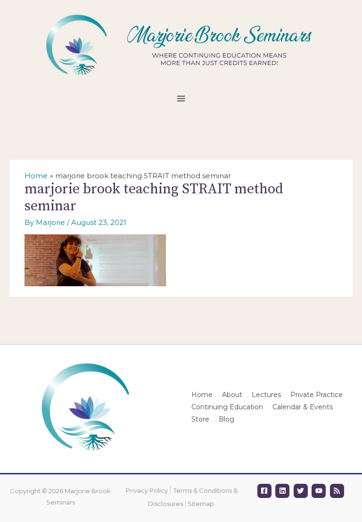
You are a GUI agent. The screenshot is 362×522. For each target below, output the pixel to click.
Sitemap (201, 503)
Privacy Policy (147, 490)
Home (202, 394)
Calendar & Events (302, 407)
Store (200, 419)
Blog (226, 419)
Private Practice (316, 394)
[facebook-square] (265, 491)
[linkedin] (283, 491)
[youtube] (320, 491)
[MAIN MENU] (181, 99)
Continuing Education (227, 407)
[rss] (338, 491)
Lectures (266, 394)
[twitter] (302, 491)
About (232, 394)
